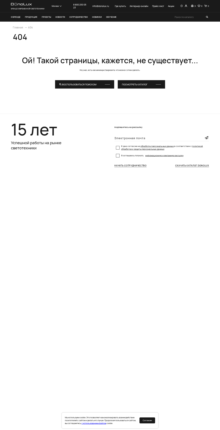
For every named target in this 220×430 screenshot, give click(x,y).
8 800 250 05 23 (79, 6)
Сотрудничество (78, 17)
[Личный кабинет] (186, 6)
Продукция (31, 17)
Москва (55, 6)
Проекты (46, 17)
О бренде (15, 17)
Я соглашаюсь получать (152, 155)
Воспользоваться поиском (79, 84)
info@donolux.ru (100, 6)
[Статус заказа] (182, 6)
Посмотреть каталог (134, 84)
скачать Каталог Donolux (192, 165)
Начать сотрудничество (130, 165)
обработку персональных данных (157, 146)
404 (30, 27)
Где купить (120, 6)
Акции (171, 6)
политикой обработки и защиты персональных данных (162, 147)
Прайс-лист (158, 6)
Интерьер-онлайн (139, 6)
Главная (18, 27)
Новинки (97, 17)
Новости (60, 17)
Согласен (147, 420)
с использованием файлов (93, 423)
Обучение (111, 17)
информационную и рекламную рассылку (164, 155)
